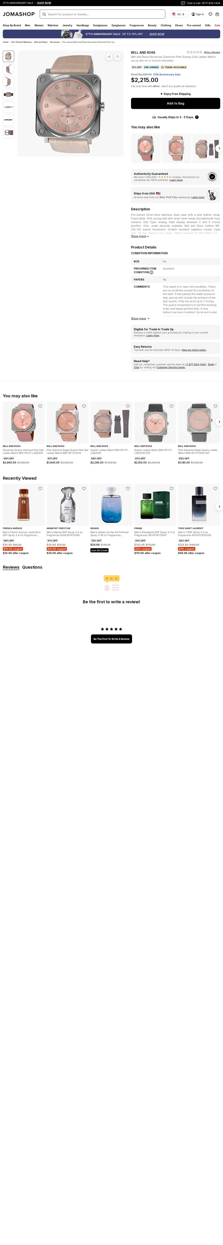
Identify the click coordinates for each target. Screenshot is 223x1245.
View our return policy (194, 349)
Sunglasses (100, 25)
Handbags (82, 25)
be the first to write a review (111, 638)
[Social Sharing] (109, 56)
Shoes (179, 25)
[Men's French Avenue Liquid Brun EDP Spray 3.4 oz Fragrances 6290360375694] (40, 488)
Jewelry (67, 25)
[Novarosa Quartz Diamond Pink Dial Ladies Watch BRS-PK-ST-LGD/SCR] (40, 406)
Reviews (11, 567)
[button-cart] (217, 14)
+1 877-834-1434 (195, 364)
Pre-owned (194, 25)
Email (211, 364)
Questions (32, 567)
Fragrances (137, 25)
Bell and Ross (40, 42)
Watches (53, 25)
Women (39, 25)
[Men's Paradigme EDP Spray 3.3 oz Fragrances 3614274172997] (171, 488)
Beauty (152, 25)
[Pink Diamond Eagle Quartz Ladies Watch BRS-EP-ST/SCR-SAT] (215, 406)
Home (6, 42)
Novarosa (55, 42)
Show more (138, 236)
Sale (217, 25)
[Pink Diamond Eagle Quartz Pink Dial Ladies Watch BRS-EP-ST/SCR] (84, 406)
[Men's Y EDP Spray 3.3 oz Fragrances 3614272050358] (215, 488)
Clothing (166, 25)
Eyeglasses (119, 25)
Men (27, 25)
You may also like (145, 127)
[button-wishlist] (210, 14)
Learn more (176, 179)
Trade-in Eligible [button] (175, 67)
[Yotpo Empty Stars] (194, 52)
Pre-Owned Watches (21, 42)
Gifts (208, 25)
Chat (136, 367)
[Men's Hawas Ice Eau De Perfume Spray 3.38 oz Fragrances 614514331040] (128, 488)
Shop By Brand (12, 25)
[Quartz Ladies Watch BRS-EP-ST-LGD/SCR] (128, 406)
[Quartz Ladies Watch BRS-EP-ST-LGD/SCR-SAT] (171, 406)
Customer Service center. (171, 367)
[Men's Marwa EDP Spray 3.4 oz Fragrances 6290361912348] (84, 488)
